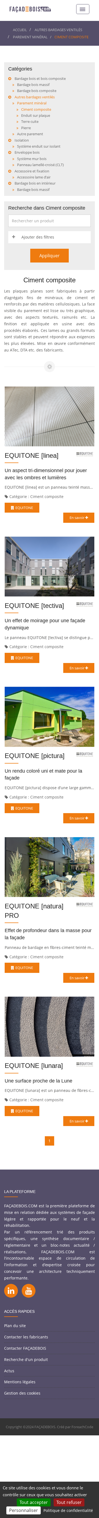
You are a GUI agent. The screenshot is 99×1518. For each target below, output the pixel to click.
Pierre (26, 127)
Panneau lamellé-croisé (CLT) (40, 164)
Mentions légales (19, 1381)
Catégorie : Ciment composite (36, 496)
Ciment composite (36, 109)
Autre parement (30, 133)
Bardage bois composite (36, 90)
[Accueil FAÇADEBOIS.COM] (30, 9)
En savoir (77, 517)
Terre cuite (29, 121)
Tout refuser (69, 1502)
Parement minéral (30, 36)
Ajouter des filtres (37, 237)
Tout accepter (34, 1502)
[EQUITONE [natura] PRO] (49, 867)
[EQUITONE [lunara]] (49, 1026)
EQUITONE (24, 507)
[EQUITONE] (84, 454)
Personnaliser (23, 1510)
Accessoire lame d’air (34, 177)
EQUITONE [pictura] (35, 755)
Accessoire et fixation (32, 171)
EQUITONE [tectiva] (34, 605)
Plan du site (15, 1325)
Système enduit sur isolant (39, 146)
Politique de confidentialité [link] (68, 1510)
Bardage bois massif (33, 84)
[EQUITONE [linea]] (49, 416)
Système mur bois (31, 158)
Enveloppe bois (27, 152)
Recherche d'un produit (26, 1359)
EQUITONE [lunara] (34, 1065)
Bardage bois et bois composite (40, 78)
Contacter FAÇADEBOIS (25, 1348)
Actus (9, 1370)
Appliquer (49, 256)
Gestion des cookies (22, 1393)
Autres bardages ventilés (58, 29)
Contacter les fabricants (26, 1337)
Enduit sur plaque (35, 115)
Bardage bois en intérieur (35, 183)
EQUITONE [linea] (32, 455)
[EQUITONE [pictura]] (49, 716)
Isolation (22, 140)
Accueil (20, 29)
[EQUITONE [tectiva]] (49, 566)
